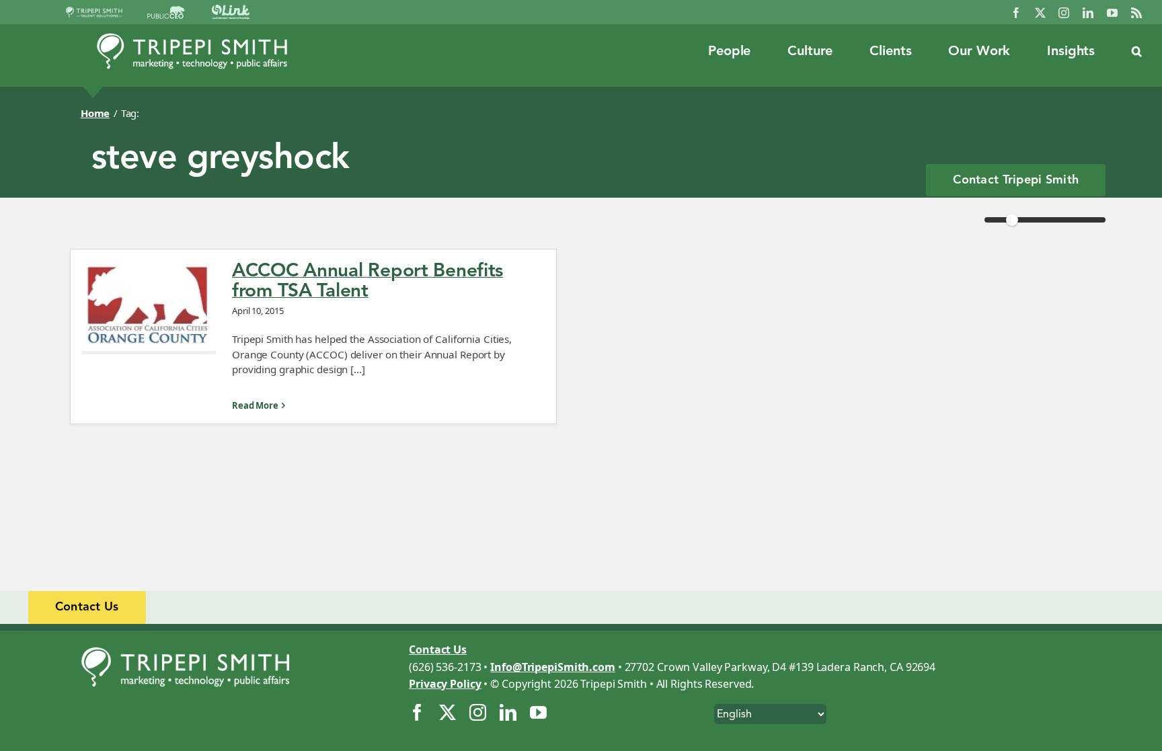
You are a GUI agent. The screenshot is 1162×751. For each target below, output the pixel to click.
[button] (1137, 51)
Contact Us (438, 649)
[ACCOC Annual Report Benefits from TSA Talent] (148, 307)
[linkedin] (1088, 12)
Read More (255, 405)
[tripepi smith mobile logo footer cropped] (192, 642)
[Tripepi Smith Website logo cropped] (192, 37)
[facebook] (1016, 12)
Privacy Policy (445, 683)
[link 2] (230, 10)
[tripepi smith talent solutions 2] (94, 12)
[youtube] (1112, 12)
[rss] (1136, 12)
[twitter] (1040, 12)
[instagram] (1063, 12)
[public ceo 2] (166, 11)
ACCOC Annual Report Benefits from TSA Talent (367, 280)
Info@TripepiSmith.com (552, 667)
